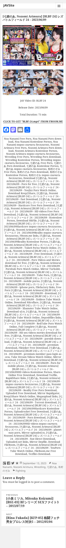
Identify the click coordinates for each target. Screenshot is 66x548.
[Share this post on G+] (4, 463)
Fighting (21, 470)
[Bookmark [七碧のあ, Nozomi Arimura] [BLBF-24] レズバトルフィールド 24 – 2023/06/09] (17, 463)
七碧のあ (52, 467)
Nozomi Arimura (23, 467)
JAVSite (8, 5)
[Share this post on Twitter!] (13, 463)
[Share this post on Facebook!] (8, 463)
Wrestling (40, 467)
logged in (24, 482)
